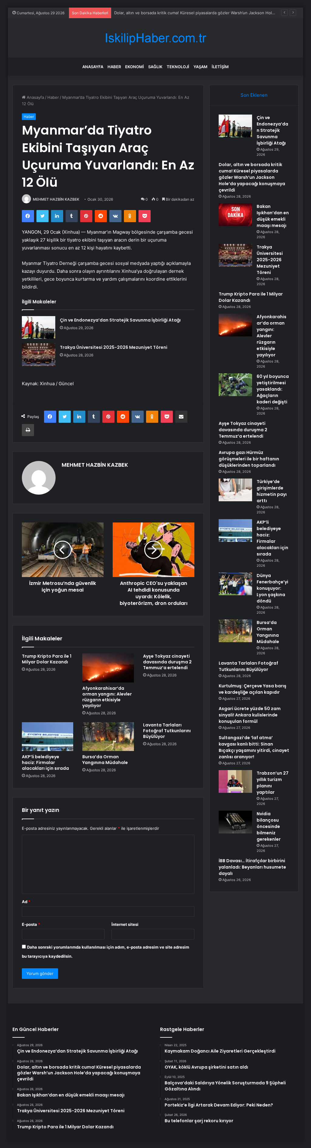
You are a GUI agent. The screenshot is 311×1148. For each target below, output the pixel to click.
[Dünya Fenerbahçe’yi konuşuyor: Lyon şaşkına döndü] (235, 583)
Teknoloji (178, 66)
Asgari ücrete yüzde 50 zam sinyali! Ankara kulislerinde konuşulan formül (250, 715)
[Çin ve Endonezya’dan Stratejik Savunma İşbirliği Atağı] (38, 327)
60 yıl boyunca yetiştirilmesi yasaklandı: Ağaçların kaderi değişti (273, 389)
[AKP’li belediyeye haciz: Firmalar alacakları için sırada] (47, 736)
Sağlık (155, 66)
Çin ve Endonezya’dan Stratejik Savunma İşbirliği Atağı (120, 320)
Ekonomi (134, 66)
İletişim (220, 66)
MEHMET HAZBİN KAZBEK (56, 199)
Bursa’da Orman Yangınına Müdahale (105, 760)
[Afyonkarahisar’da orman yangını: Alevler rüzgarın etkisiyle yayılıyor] (108, 667)
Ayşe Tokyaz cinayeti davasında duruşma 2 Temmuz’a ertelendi (167, 662)
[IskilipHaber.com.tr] (155, 38)
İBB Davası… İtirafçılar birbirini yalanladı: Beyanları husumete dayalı (252, 867)
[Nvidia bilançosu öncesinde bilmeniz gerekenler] (235, 822)
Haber (114, 66)
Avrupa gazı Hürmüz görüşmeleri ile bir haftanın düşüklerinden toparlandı (249, 458)
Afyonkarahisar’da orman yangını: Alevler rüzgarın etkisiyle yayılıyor (107, 697)
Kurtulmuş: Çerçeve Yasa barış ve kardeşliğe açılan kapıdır (252, 689)
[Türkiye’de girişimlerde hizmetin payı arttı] (235, 490)
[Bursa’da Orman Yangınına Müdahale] (108, 736)
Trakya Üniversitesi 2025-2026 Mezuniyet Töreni (113, 347)
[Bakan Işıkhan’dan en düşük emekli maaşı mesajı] (235, 214)
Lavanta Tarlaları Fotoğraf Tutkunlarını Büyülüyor (167, 730)
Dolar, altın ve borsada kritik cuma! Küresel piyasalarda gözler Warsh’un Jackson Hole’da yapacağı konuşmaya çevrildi (252, 177)
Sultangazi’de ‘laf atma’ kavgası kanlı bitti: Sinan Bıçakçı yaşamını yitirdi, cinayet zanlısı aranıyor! (254, 747)
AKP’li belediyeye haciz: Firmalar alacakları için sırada (45, 762)
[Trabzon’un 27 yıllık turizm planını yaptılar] (235, 781)
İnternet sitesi (124, 924)
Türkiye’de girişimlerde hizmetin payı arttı (272, 491)
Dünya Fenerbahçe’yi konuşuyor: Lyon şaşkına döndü (272, 588)
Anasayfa (92, 66)
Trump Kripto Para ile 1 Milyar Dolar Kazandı (46, 659)
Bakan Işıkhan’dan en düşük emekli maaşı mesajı (273, 216)
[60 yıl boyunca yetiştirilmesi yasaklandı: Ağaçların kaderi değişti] (235, 384)
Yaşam (200, 66)
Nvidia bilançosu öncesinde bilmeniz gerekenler (269, 826)
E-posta (31, 924)
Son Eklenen (254, 95)
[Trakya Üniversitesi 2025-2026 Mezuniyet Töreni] (38, 354)
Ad (26, 901)
